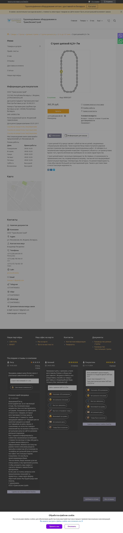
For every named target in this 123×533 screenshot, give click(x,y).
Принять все (54, 526)
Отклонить (72, 526)
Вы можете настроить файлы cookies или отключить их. (60, 521)
